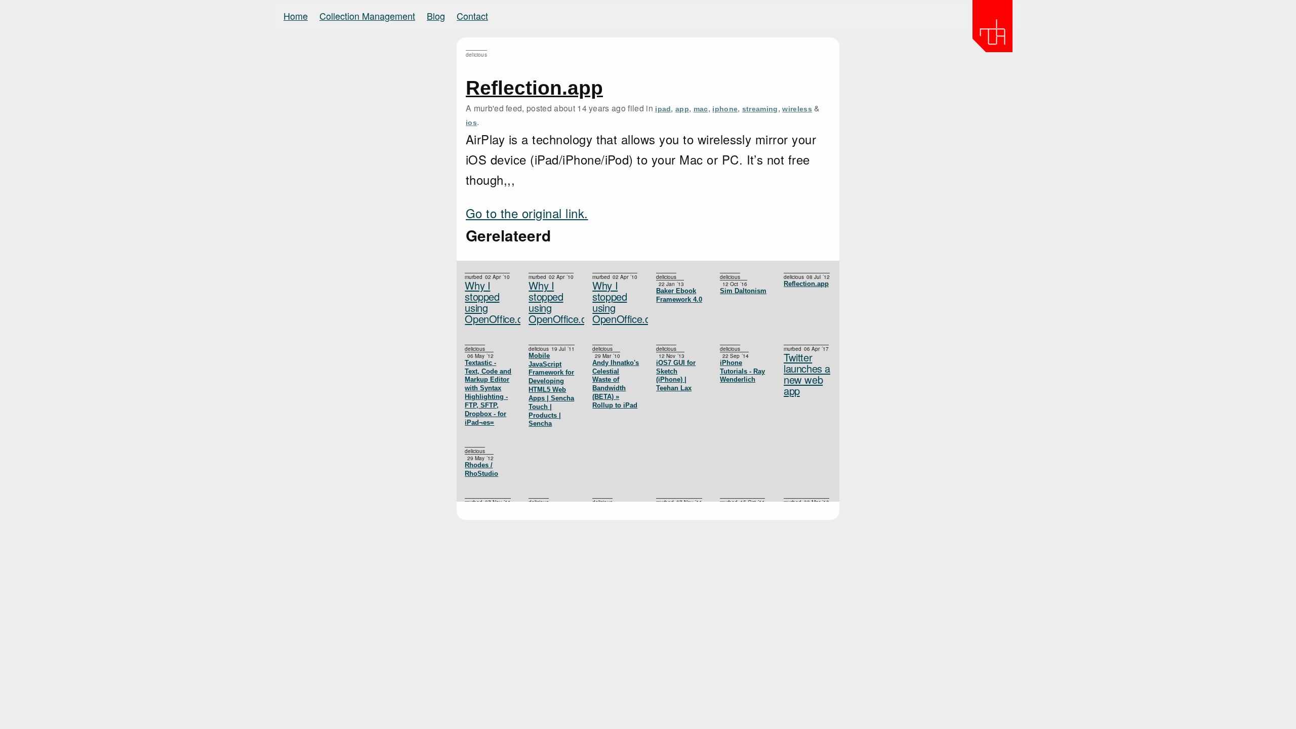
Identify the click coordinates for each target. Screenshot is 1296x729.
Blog (436, 15)
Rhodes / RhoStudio (481, 469)
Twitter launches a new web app (807, 374)
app (682, 109)
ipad (663, 109)
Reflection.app (534, 88)
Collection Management (367, 15)
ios (471, 122)
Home (296, 15)
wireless (797, 109)
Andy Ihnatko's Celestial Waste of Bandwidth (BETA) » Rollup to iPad (615, 384)
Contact (472, 15)
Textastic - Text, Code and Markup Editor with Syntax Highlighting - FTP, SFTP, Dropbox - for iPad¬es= (488, 392)
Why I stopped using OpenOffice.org (616, 302)
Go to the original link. (527, 213)
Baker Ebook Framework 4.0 (679, 295)
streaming (760, 109)
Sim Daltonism (743, 291)
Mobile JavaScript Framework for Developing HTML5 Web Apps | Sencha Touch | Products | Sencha (551, 390)
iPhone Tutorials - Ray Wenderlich (742, 371)
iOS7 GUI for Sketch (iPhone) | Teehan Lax (676, 375)
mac (701, 109)
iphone (725, 109)
